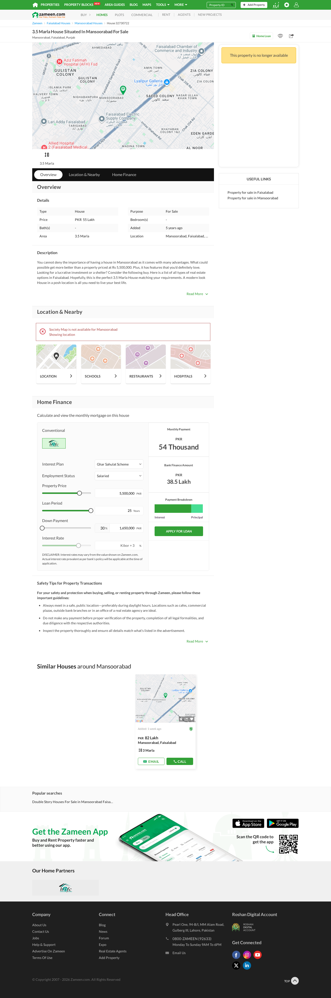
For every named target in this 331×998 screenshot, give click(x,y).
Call (182, 761)
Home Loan (263, 36)
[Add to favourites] (191, 719)
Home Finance (124, 174)
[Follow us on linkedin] (248, 969)
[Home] (35, 4)
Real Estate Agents (112, 951)
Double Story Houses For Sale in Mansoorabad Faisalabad (72, 802)
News (103, 931)
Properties (50, 5)
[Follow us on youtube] (258, 959)
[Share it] (186, 718)
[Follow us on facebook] (237, 959)
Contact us (40, 931)
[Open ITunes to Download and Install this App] (249, 827)
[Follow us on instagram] (248, 959)
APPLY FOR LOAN (179, 531)
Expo (102, 944)
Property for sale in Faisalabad (250, 192)
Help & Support (43, 944)
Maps (146, 5)
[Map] (181, 718)
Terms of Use (42, 958)
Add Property (109, 958)
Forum (104, 938)
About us (39, 925)
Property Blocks (81, 4)
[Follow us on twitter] (237, 969)
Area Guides (115, 5)
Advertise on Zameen (48, 951)
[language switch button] (275, 5)
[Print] (280, 35)
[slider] (79, 493)
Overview (48, 174)
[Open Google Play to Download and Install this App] (283, 827)
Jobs (35, 938)
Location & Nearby (84, 174)
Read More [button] (195, 294)
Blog (134, 5)
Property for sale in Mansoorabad (253, 198)
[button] (119, 464)
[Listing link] (165, 721)
